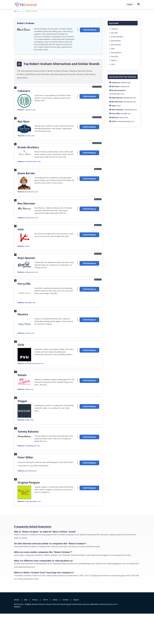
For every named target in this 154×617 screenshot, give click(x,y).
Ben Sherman (26, 203)
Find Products (89, 30)
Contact (65, 600)
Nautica (23, 314)
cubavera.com (30, 110)
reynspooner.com (31, 272)
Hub (25, 600)
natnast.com (29, 136)
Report (76, 600)
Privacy (35, 600)
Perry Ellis (24, 283)
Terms (45, 600)
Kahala (22, 375)
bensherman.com (31, 218)
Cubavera (24, 91)
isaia (21, 229)
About (55, 600)
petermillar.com (31, 471)
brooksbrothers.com (33, 161)
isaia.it (27, 246)
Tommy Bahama (28, 431)
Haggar (22, 401)
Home (129, 4)
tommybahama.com (32, 446)
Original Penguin (29, 482)
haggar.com (29, 420)
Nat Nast (24, 121)
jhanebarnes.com (31, 192)
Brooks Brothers (28, 147)
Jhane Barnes (26, 173)
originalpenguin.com (33, 501)
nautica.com (29, 333)
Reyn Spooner (26, 258)
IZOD (21, 345)
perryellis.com (30, 303)
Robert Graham (25, 23)
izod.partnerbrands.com (34, 363)
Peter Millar (25, 457)
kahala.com (29, 389)
